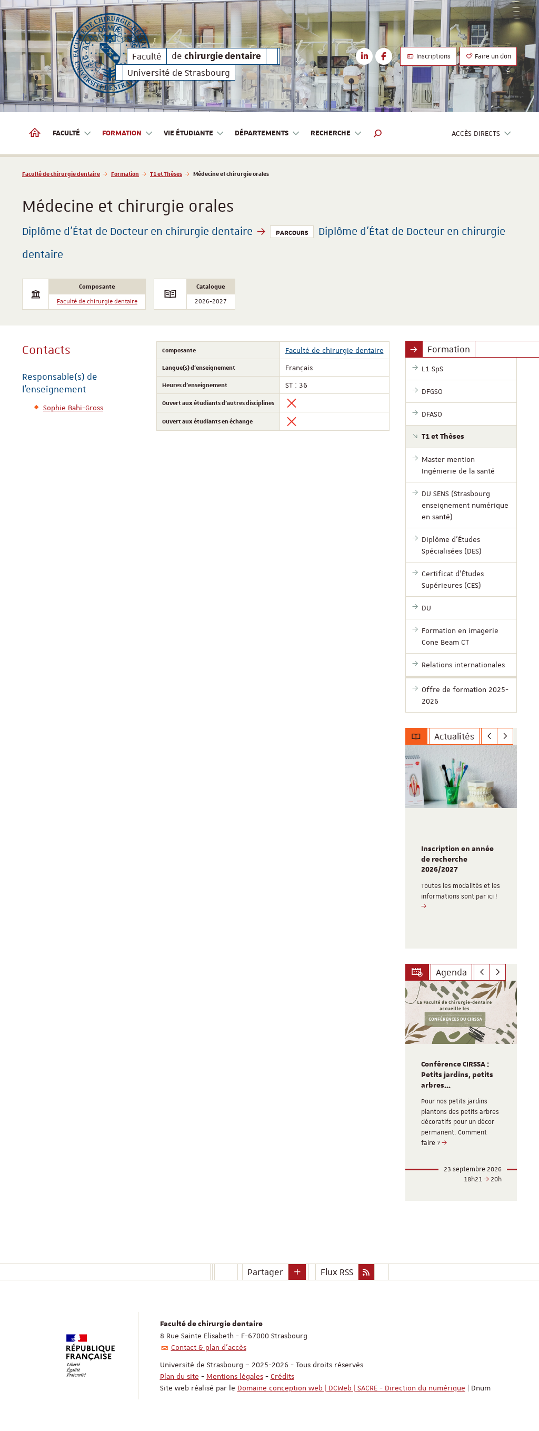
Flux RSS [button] (337, 1272)
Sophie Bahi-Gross (73, 407)
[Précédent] (489, 736)
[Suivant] (505, 736)
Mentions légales (234, 1376)
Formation (125, 173)
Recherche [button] (331, 133)
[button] (377, 133)
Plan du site (179, 1376)
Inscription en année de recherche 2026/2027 (457, 859)
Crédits (282, 1376)
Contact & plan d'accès (208, 1347)
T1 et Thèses (166, 173)
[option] (461, 847)
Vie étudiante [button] (188, 133)
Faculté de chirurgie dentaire (61, 173)
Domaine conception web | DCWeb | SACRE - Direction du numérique (351, 1388)
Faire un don (492, 56)
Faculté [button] (66, 133)
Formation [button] (122, 133)
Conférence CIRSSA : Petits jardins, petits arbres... (457, 1075)
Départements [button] (261, 133)
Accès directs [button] (476, 133)
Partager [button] (265, 1272)
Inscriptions (433, 56)
